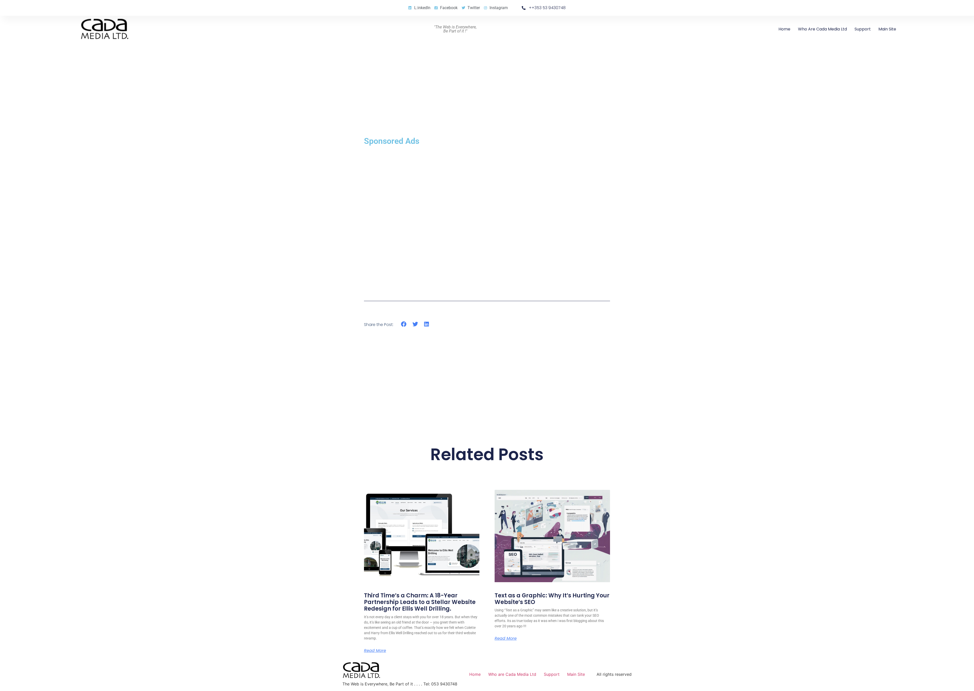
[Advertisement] (487, 219)
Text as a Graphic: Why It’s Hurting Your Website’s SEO (552, 599)
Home (784, 29)
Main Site (887, 29)
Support (863, 29)
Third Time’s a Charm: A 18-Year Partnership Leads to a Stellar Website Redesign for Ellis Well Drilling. (420, 602)
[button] (404, 324)
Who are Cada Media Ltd (822, 29)
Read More (375, 651)
